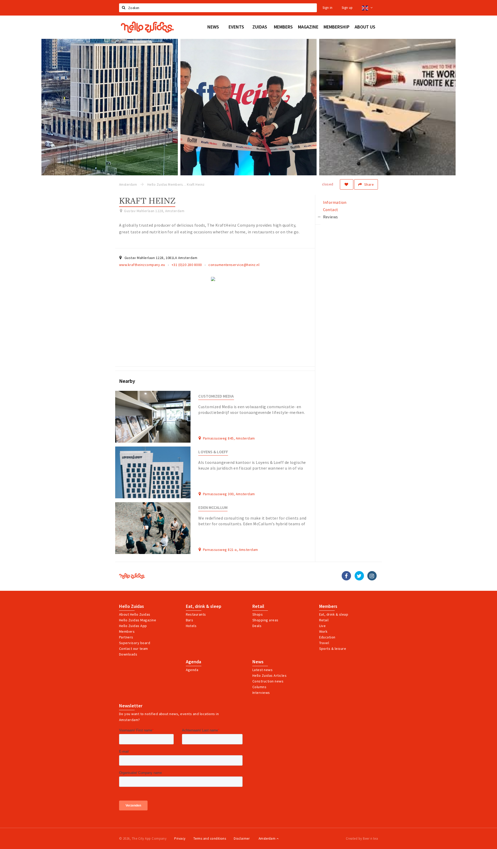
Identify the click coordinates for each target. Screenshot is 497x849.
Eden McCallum (213, 507)
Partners (126, 637)
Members (127, 631)
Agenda (193, 661)
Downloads (128, 654)
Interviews (261, 692)
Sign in (328, 7)
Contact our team (133, 648)
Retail (258, 606)
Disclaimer (242, 838)
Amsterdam (267, 838)
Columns (259, 687)
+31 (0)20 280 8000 (187, 264)
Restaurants (196, 614)
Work (323, 631)
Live (322, 625)
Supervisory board (134, 643)
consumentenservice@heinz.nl (233, 264)
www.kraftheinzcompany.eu (142, 264)
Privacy (179, 838)
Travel (324, 643)
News (258, 661)
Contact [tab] (330, 209)
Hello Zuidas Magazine (137, 620)
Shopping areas (265, 620)
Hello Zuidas (131, 606)
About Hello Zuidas (134, 614)
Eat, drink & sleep (203, 606)
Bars (189, 620)
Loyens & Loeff (213, 451)
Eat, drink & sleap (333, 614)
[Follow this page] (346, 184)
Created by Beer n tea (362, 838)
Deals (256, 625)
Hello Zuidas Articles (269, 675)
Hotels (191, 625)
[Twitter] (359, 575)
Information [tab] (335, 202)
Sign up (347, 7)
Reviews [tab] (330, 216)
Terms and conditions (209, 838)
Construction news (267, 681)
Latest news (262, 669)
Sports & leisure (332, 648)
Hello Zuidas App (133, 625)
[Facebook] (346, 575)
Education (327, 637)
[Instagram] (372, 575)
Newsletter (130, 705)
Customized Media (216, 396)
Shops (257, 614)
